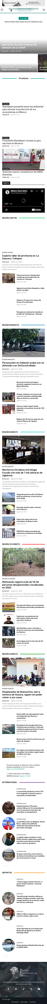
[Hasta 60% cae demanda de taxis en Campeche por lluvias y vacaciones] (8, 717)
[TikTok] (23, 989)
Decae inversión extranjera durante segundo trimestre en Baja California (29, 384)
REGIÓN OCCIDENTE (8, 578)
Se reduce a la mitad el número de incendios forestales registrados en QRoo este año (30, 752)
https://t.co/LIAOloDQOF (16, 769)
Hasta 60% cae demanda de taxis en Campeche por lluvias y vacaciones (30, 716)
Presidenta (6, 104)
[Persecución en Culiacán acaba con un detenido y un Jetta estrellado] (23, 343)
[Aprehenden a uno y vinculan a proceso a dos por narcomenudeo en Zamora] (8, 631)
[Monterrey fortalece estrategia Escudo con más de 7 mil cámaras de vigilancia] (23, 450)
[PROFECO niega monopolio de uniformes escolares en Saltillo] (8, 533)
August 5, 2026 (24, 776)
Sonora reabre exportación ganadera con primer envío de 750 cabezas (30, 408)
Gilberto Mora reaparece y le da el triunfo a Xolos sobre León (30, 915)
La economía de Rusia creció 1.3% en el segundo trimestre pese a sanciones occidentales (30, 793)
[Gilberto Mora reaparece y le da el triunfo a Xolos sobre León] (8, 913)
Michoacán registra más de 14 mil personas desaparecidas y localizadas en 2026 (23, 585)
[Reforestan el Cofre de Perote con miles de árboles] (8, 741)
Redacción (6, 114)
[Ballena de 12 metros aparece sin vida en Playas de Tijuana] (8, 421)
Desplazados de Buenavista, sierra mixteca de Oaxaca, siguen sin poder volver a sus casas (22, 694)
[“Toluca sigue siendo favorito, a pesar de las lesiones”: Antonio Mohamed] (8, 882)
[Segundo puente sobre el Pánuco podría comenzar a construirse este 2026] (8, 497)
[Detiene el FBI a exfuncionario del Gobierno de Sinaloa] (19, 63)
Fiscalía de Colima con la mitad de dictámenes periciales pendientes (30, 606)
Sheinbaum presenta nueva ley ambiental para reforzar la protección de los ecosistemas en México (23, 109)
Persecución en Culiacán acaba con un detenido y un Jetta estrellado (23, 364)
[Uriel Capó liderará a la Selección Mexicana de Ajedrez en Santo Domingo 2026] (8, 929)
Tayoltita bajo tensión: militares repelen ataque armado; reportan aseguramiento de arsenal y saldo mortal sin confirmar (30, 899)
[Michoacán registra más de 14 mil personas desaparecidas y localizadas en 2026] (23, 562)
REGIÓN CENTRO (7, 252)
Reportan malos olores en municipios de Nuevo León (27, 520)
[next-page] (7, 865)
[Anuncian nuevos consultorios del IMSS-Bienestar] (23, 159)
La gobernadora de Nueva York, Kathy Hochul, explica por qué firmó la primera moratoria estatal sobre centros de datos (31, 840)
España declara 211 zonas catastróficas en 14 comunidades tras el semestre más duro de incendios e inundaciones (30, 809)
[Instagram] (16, 989)
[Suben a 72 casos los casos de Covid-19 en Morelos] (8, 302)
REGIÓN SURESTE (8, 688)
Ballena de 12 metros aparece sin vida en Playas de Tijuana (30, 420)
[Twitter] (31, 989)
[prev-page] (3, 865)
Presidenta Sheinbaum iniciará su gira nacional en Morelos (21, 142)
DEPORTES (20, 879)
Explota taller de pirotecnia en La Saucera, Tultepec (20, 257)
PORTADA (5, 38)
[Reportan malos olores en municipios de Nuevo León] (8, 521)
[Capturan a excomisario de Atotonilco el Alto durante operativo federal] (8, 619)
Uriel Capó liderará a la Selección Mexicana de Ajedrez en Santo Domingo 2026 (30, 931)
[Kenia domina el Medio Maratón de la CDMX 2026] (8, 945)
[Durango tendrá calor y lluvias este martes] (8, 509)
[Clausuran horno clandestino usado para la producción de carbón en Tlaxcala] (8, 278)
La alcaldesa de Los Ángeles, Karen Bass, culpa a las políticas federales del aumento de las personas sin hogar (31, 825)
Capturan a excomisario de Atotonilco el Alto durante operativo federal (27, 618)
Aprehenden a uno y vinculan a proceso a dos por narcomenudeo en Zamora (30, 630)
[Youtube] (39, 989)
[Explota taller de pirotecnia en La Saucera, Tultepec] (23, 236)
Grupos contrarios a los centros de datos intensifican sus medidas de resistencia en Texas (31, 856)
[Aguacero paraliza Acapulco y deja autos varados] (8, 290)
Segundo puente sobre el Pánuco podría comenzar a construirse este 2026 (30, 496)
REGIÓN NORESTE (8, 466)
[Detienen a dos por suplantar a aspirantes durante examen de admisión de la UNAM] (23, 39)
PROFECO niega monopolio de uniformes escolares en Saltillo (29, 532)
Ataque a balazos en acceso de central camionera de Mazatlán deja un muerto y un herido (29, 396)
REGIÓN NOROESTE (8, 359)
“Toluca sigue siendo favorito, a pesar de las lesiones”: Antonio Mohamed (29, 884)
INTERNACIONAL (21, 789)
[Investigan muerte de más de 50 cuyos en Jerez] (8, 643)
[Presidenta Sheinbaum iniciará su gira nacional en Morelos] (23, 128)
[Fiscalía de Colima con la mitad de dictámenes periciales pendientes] (8, 607)
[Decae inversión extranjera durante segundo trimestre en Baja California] (8, 385)
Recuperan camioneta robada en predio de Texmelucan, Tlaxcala (30, 313)
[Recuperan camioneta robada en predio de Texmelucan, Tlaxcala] (8, 314)
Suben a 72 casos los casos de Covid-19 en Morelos (29, 301)
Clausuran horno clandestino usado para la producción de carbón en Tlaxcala (28, 277)
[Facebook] (8, 989)
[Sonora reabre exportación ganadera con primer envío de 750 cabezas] (8, 409)
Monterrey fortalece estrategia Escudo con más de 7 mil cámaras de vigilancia (22, 472)
